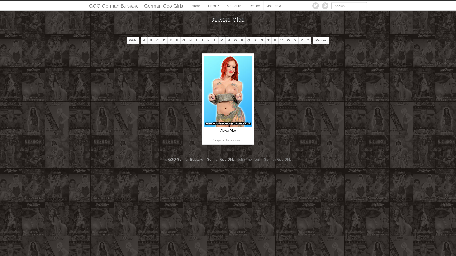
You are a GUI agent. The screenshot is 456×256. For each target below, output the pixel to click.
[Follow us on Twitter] (315, 5)
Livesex (254, 5)
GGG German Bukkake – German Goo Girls (136, 5)
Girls (133, 40)
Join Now (274, 5)
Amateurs (234, 5)
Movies (321, 40)
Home (196, 5)
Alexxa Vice (232, 140)
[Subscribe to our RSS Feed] (325, 5)
